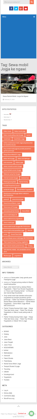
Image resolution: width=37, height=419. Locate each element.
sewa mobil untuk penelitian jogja (14, 230)
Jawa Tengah (8, 342)
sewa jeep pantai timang (11, 211)
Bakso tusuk (7, 131)
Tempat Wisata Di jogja (12, 366)
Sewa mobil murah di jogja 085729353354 (17, 226)
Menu (4, 17)
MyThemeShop (19, 416)
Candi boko (7, 139)
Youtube (6, 380)
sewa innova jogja (17, 199)
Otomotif (7, 356)
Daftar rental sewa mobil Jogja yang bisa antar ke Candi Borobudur (18, 144)
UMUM (6, 372)
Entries (8, 393)
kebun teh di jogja (9, 158)
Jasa (5, 337)
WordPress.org (9, 398)
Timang (30, 246)
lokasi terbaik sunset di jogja (12, 170)
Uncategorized (9, 374)
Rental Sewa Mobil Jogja (12, 364)
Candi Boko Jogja (19, 139)
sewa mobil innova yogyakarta (13, 219)
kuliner (6, 350)
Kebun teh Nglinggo (24, 158)
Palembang (8, 361)
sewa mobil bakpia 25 (10, 215)
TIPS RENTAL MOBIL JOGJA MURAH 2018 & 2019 (17, 251)
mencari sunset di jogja (11, 178)
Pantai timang (23, 182)
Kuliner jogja (19, 162)
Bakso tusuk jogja (20, 131)
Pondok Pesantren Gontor (12, 185)
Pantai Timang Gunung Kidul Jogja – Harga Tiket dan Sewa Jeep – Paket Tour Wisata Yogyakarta (18, 310)
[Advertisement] (18, 38)
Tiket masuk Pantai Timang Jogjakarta (16, 242)
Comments (9, 396)
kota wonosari (8, 162)
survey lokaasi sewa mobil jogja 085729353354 (18, 238)
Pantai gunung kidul (10, 182)
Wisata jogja (7, 255)
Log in (6, 390)
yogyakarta (17, 255)
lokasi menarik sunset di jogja (13, 166)
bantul (28, 135)
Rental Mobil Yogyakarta (24, 189)
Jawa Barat (7, 339)
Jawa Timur (8, 345)
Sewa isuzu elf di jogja (10, 207)
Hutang (6, 334)
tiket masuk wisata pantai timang (14, 246)
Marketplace (8, 353)
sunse (5, 234)
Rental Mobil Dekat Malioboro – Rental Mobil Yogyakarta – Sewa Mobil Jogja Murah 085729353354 (19, 304)
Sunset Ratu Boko (16, 234)
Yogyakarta (7, 377)
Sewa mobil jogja (9, 222)
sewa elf (6, 199)
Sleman (30, 230)
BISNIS (6, 331)
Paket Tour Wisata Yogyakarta (10, 414)
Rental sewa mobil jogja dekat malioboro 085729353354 (16, 194)
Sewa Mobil (25, 211)
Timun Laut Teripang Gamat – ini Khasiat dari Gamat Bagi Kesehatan (18, 292)
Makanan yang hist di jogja (12, 174)
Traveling (7, 369)
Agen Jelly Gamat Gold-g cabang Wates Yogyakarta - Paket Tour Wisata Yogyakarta (18, 288)
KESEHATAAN (8, 348)
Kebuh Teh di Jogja (20, 321)
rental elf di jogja (9, 189)
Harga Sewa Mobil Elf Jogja (12, 154)
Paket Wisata (8, 358)
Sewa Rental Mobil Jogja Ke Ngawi (15, 96)
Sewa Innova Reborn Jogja (12, 203)
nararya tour (25, 178)
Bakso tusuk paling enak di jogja (13, 135)
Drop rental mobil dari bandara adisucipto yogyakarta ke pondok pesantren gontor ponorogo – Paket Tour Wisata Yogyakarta (18, 298)
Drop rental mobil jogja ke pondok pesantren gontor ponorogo (17, 150)
